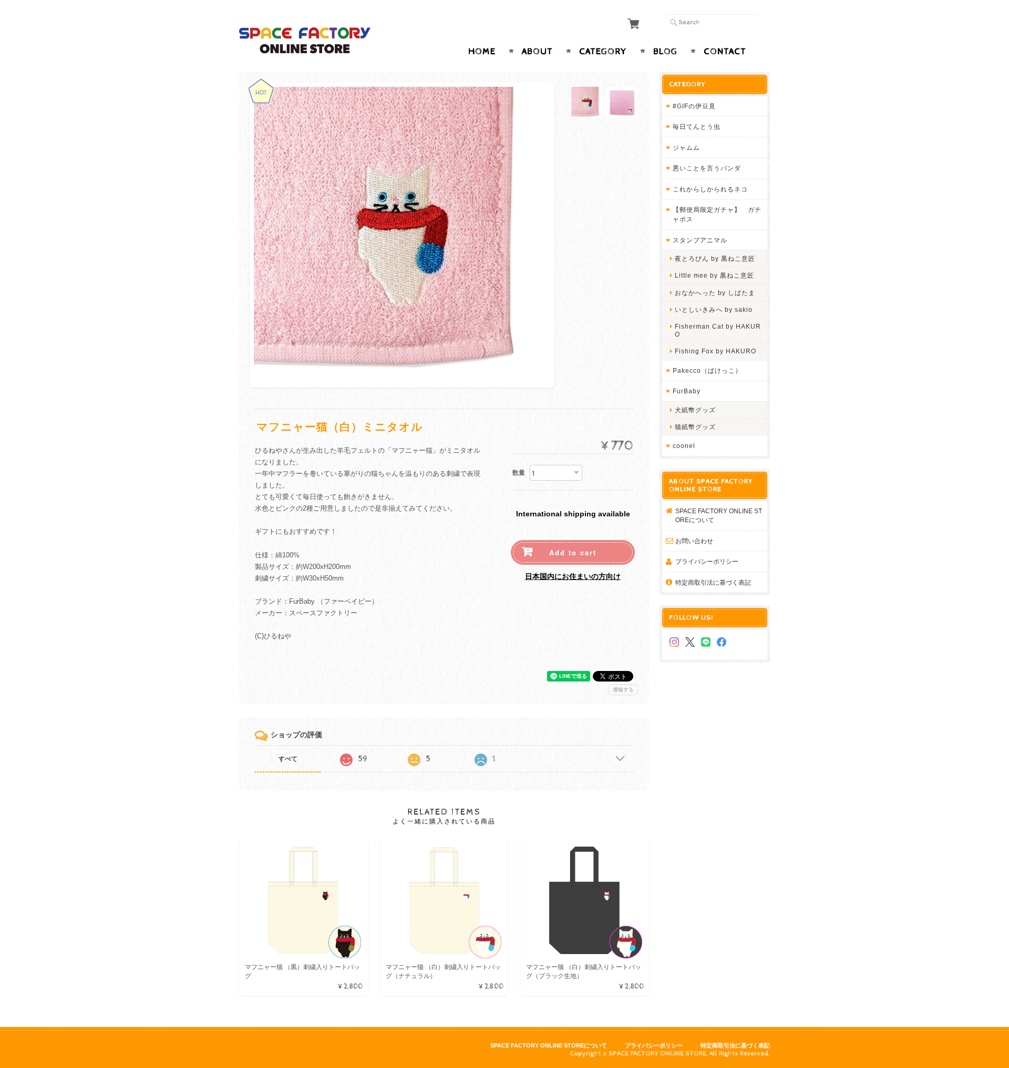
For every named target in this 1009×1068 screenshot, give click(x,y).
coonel (684, 445)
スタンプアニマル (700, 240)
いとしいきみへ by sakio (714, 309)
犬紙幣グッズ (695, 409)
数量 (518, 472)
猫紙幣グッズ (695, 426)
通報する (623, 690)
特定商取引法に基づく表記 (713, 582)
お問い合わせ (694, 540)
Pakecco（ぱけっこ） (707, 370)
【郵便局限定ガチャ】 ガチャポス (717, 214)
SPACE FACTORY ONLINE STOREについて (718, 515)
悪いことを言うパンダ (707, 168)
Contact (725, 51)
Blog (665, 51)
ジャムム (686, 147)
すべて (288, 758)
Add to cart (572, 552)
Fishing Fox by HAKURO (715, 351)
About (537, 51)
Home (482, 51)
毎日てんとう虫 (696, 126)
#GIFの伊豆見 (694, 106)
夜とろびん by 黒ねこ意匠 (715, 258)
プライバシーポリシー (706, 561)
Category (603, 51)
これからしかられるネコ (710, 189)
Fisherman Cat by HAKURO (718, 330)
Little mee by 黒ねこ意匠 (714, 275)
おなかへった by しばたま (715, 292)
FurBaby (687, 391)
